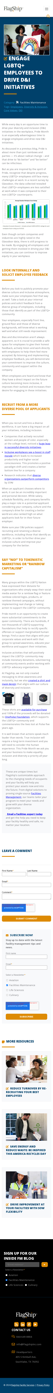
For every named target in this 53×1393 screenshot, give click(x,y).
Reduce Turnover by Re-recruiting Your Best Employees (26, 1092)
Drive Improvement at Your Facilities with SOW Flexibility (25, 1208)
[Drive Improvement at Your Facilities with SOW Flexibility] (26, 1187)
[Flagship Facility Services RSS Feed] (16, 1324)
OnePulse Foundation (17, 716)
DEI (20, 110)
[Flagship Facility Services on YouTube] (35, 1324)
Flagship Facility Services (22, 1385)
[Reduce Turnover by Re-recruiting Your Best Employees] (26, 1071)
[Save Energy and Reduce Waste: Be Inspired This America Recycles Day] (26, 1129)
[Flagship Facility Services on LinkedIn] (22, 1324)
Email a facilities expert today (24, 814)
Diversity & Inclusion (35, 106)
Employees (17, 106)
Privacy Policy (43, 1385)
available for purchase (34, 709)
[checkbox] (26, 987)
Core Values (10, 110)
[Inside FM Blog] (6, 59)
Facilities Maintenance (32, 102)
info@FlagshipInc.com (28, 1344)
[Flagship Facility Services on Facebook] (29, 1324)
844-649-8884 (24, 1336)
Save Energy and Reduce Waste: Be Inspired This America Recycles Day (26, 1150)
